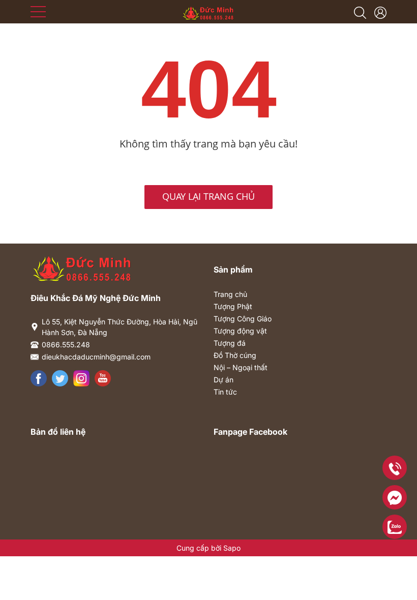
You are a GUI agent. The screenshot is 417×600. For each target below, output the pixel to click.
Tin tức (225, 391)
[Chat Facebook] (394, 497)
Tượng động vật (240, 330)
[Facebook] (39, 378)
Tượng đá (230, 343)
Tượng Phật (233, 306)
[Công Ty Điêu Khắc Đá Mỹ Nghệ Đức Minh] (209, 11)
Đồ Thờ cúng (235, 355)
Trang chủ (230, 294)
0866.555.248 (66, 344)
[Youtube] (103, 378)
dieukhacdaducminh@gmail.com (96, 356)
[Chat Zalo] (394, 527)
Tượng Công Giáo (243, 318)
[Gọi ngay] (394, 468)
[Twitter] (60, 378)
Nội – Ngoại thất (240, 367)
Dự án (223, 379)
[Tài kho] (380, 12)
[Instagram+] (81, 378)
